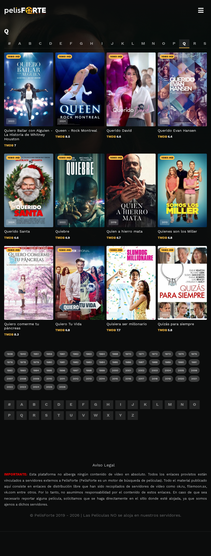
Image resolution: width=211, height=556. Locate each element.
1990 (181, 362)
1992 (10, 370)
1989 (168, 362)
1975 (194, 354)
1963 (89, 354)
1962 (75, 354)
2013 (89, 378)
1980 (49, 362)
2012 (75, 378)
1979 (36, 362)
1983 (89, 362)
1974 (181, 354)
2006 (194, 370)
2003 (155, 370)
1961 (62, 354)
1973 (168, 354)
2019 (168, 378)
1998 (89, 370)
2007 (10, 378)
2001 (128, 370)
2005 (181, 370)
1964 (102, 354)
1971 (141, 354)
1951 (36, 354)
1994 (36, 370)
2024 (36, 387)
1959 (49, 354)
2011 (62, 378)
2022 (10, 387)
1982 (75, 362)
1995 (49, 370)
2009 (36, 378)
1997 (75, 370)
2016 (128, 378)
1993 (23, 370)
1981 (62, 362)
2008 (23, 378)
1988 (154, 362)
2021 (194, 378)
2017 (141, 378)
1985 (115, 362)
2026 (62, 387)
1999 (102, 370)
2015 (115, 378)
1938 (10, 354)
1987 (141, 362)
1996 (62, 370)
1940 (23, 354)
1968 (115, 354)
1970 (128, 354)
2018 (154, 378)
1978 (23, 362)
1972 (154, 354)
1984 (102, 362)
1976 (10, 362)
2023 (23, 387)
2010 (49, 378)
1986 (128, 362)
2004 (168, 370)
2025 (49, 387)
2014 (102, 378)
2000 (115, 370)
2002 (141, 370)
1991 (194, 362)
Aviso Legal (103, 465)
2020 (181, 378)
